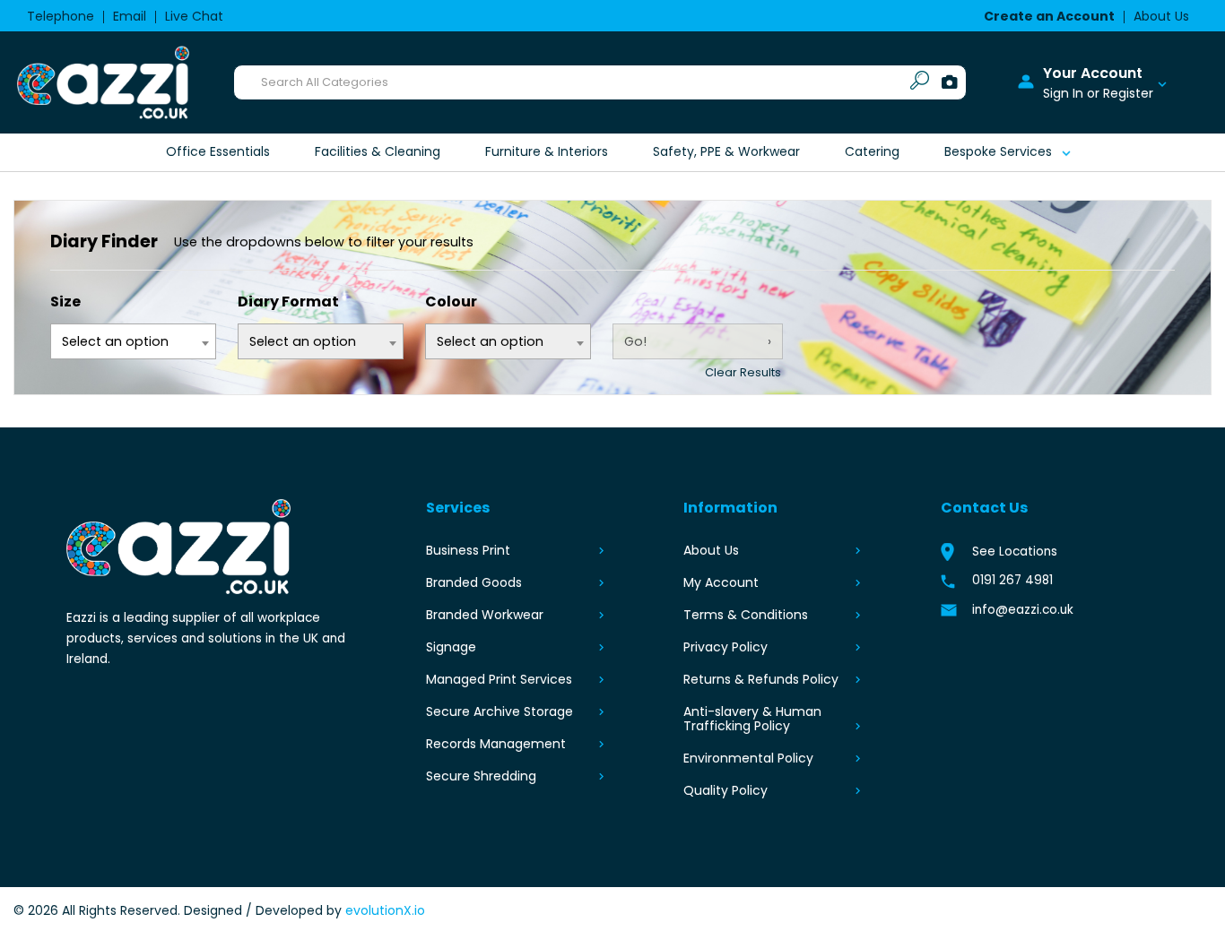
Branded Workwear (484, 615)
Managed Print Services (499, 679)
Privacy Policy (725, 647)
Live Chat (194, 16)
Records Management (496, 744)
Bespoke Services (998, 151)
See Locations (1014, 551)
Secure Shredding (481, 776)
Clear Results (743, 372)
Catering (872, 151)
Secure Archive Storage (499, 711)
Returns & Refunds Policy (760, 679)
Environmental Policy (748, 758)
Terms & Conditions (745, 615)
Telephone (60, 16)
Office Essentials (218, 151)
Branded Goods (474, 582)
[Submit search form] (919, 83)
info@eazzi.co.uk (1022, 609)
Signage (451, 647)
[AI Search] (949, 83)
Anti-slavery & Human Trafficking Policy (752, 719)
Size (65, 302)
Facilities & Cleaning (377, 151)
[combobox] (508, 341)
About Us (1161, 16)
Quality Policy (725, 790)
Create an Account (1049, 16)
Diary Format (288, 302)
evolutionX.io (385, 910)
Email (129, 16)
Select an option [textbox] (490, 341)
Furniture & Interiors (546, 151)
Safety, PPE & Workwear (726, 151)
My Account (721, 582)
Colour (451, 302)
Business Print (468, 550)
